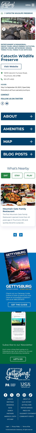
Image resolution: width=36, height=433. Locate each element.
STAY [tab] (17, 175)
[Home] (2, 13)
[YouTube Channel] (18, 395)
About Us (26, 399)
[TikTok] (30, 395)
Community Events (27, 416)
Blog (10, 407)
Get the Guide (19, 305)
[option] (18, 28)
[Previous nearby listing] (15, 234)
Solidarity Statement (27, 413)
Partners (10, 413)
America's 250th (10, 416)
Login (7, 426)
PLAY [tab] (29, 175)
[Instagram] (24, 395)
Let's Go (18, 359)
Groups (10, 399)
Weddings (10, 405)
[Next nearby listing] (21, 234)
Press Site (26, 410)
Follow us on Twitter (12, 98)
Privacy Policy (16, 426)
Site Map (10, 419)
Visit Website (11, 66)
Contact (5, 94)
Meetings (10, 402)
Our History (26, 402)
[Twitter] (12, 395)
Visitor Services (26, 407)
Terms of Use (26, 426)
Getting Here (27, 405)
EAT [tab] (6, 175)
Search (10, 410)
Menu (28, 5)
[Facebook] (5, 395)
